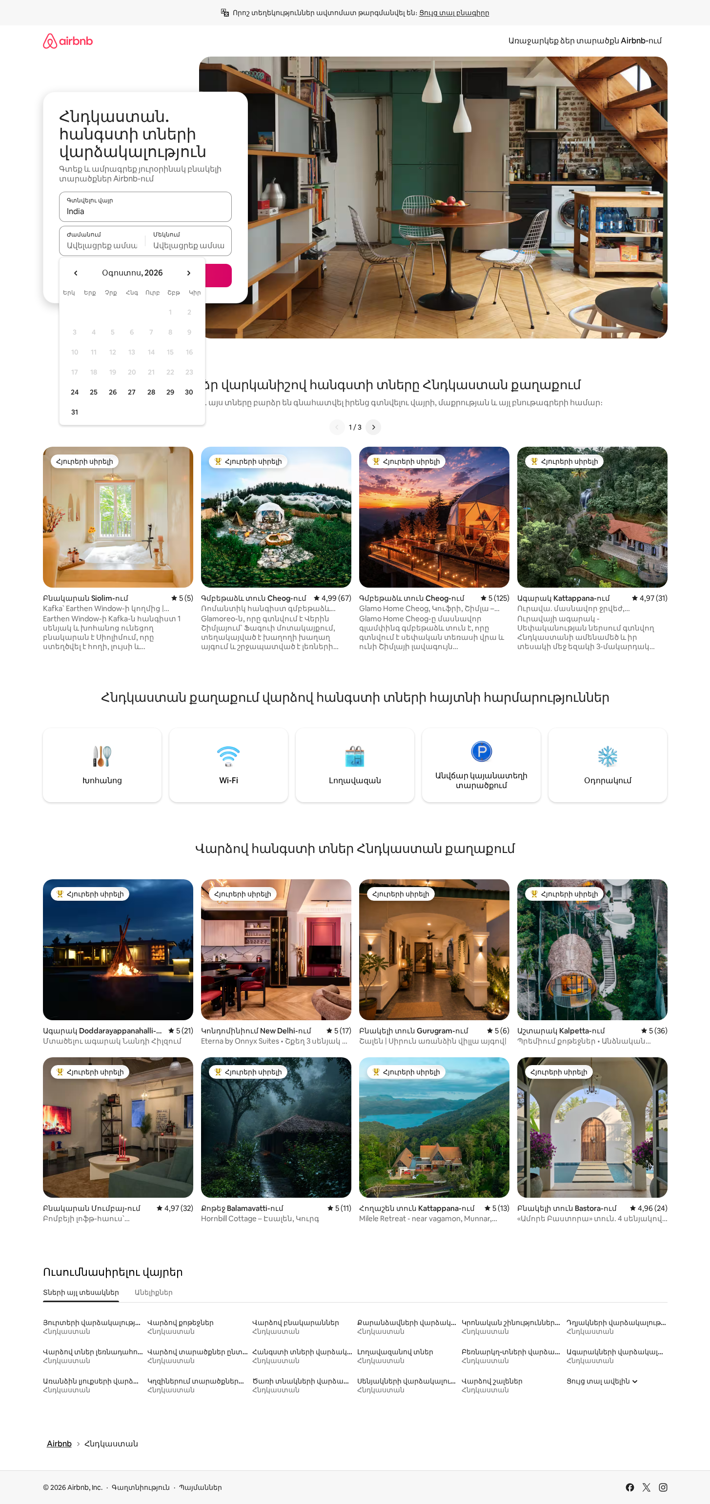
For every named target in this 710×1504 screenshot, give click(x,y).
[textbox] (102, 245)
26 (113, 392)
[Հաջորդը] (373, 427)
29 (170, 392)
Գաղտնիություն (141, 1487)
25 (94, 392)
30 (189, 392)
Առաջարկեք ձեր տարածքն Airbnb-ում (585, 41)
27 (132, 392)
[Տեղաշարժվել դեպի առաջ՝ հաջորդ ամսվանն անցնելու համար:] (188, 273)
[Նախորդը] (337, 427)
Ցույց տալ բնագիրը (454, 12)
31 (74, 412)
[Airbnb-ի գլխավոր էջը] (68, 40)
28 (151, 392)
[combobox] (145, 211)
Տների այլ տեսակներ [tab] (81, 1292)
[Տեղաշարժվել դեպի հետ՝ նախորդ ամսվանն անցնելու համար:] (76, 273)
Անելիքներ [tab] (154, 1292)
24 (75, 392)
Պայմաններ (200, 1487)
